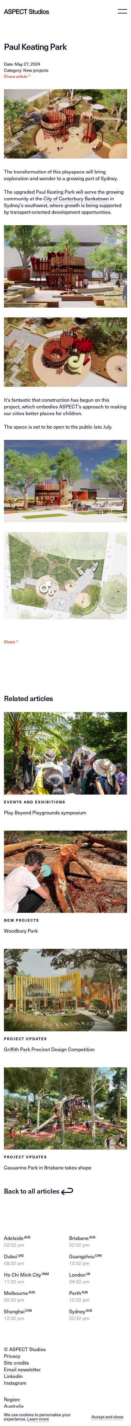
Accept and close (107, 1417)
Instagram (15, 1383)
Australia (14, 1406)
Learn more (38, 1419)
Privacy (12, 1356)
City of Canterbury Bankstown (76, 198)
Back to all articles (31, 1190)
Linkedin (13, 1376)
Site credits (16, 1362)
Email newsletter (22, 1369)
